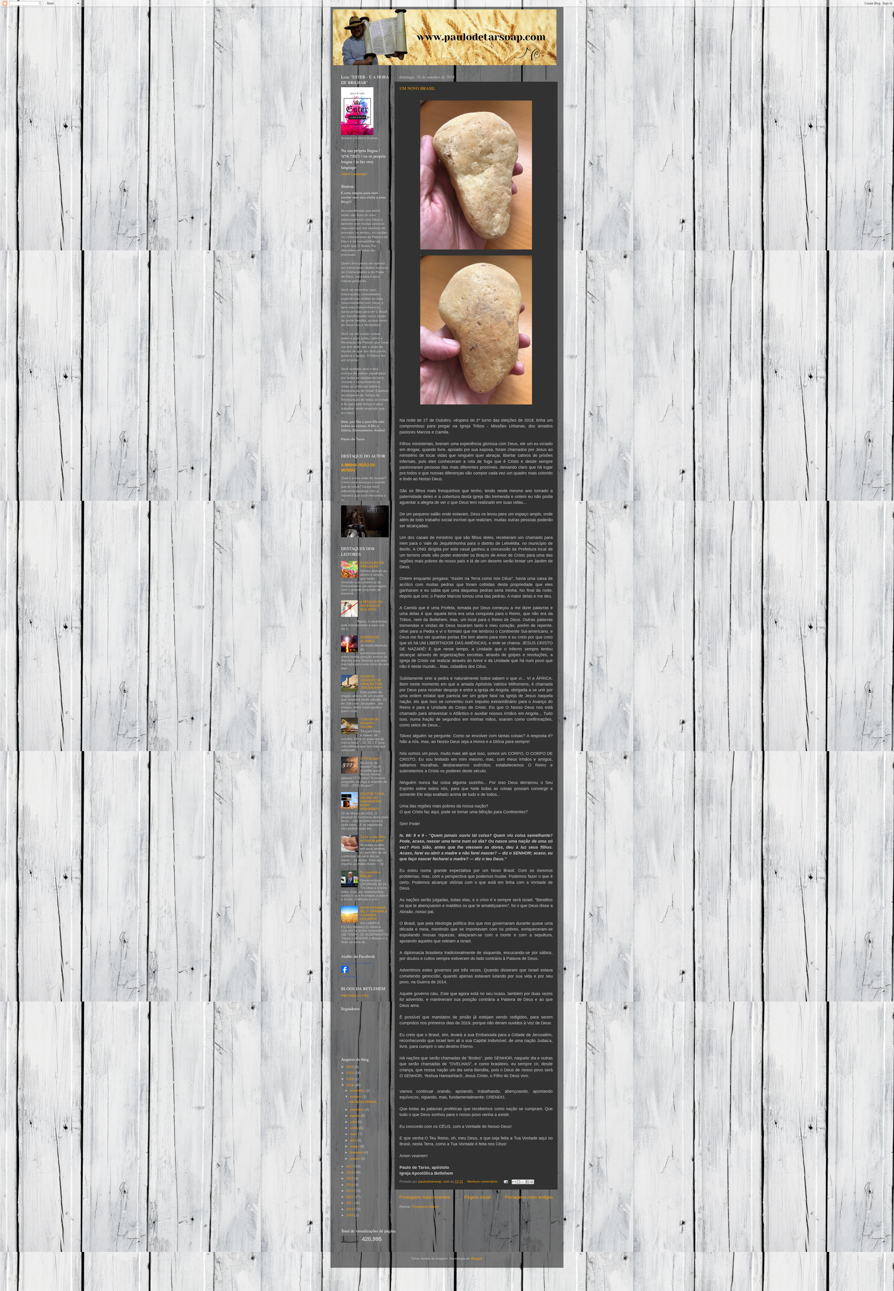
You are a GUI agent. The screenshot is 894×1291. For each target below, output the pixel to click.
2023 (350, 1073)
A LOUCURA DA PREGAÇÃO (372, 564)
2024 (350, 1067)
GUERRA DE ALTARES (369, 639)
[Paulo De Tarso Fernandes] (345, 972)
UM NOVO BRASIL (417, 88)
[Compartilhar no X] (523, 1182)
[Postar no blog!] (518, 1182)
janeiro (355, 1158)
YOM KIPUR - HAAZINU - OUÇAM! (370, 723)
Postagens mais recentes (424, 1197)
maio (354, 1134)
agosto (355, 1115)
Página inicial (477, 1197)
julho (354, 1122)
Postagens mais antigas (529, 1197)
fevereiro (357, 1152)
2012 (350, 1197)
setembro (357, 1109)
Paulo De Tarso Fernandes (356, 963)
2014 (350, 1185)
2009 (350, 1215)
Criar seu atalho (350, 976)
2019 (350, 1079)
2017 (350, 1166)
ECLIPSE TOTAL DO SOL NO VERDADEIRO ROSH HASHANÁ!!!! (372, 801)
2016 (350, 1172)
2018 (350, 1085)
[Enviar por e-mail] (514, 1182)
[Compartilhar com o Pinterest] (531, 1182)
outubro (356, 1096)
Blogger (476, 1258)
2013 (350, 1191)
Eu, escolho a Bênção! (370, 874)
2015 (350, 1178)
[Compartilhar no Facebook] (527, 1182)
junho (354, 1128)
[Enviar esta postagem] (505, 1181)
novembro (358, 1090)
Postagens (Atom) (425, 1206)
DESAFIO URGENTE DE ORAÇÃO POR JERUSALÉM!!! (371, 682)
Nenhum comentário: (483, 1181)
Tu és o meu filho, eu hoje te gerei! (373, 838)
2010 (350, 1209)
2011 (350, 1203)
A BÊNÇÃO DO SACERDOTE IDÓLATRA (371, 605)
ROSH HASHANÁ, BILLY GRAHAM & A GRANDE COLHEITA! (373, 913)
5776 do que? (370, 758)
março (355, 1146)
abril (353, 1140)
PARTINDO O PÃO (355, 996)
